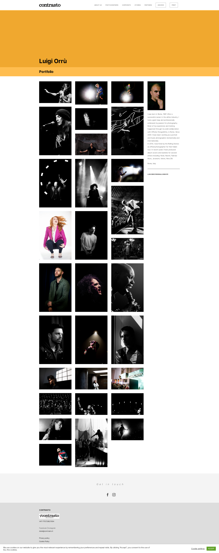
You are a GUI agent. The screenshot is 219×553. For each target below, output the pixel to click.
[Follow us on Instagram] (108, 496)
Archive (161, 5)
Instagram (52, 528)
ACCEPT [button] (211, 549)
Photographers (111, 5)
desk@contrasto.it (46, 531)
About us (98, 5)
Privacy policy (44, 538)
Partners (148, 5)
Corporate (126, 5)
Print (174, 5)
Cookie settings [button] (198, 549)
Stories (138, 5)
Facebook (43, 528)
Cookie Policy (44, 541)
